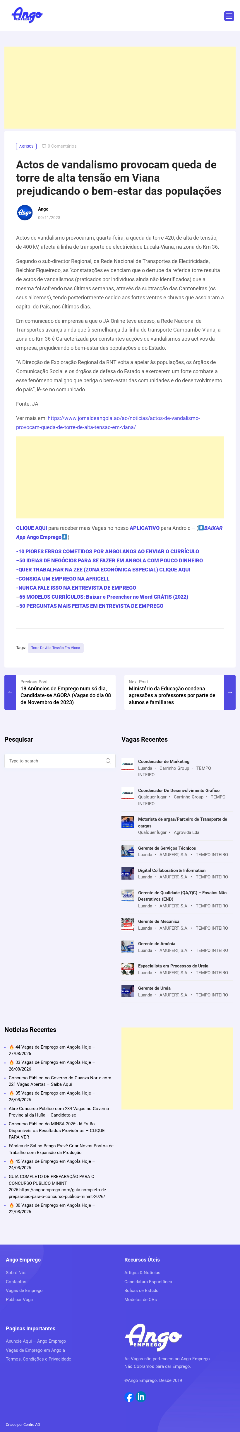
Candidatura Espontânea (148, 1281)
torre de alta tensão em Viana (55, 648)
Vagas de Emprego (24, 1290)
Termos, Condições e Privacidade (38, 1359)
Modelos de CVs (140, 1299)
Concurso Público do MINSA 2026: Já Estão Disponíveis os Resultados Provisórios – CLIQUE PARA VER (57, 1130)
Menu (229, 16)
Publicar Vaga (19, 1299)
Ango (43, 209)
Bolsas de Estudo (141, 1290)
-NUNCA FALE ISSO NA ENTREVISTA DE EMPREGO (76, 588)
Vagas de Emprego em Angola (35, 1350)
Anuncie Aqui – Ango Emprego (36, 1341)
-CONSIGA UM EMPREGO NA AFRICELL (62, 579)
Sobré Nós (16, 1272)
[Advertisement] (120, 88)
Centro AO (31, 1424)
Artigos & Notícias (142, 1272)
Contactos (16, 1281)
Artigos (26, 146)
